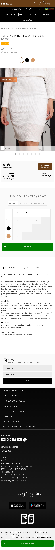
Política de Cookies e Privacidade (38, 537)
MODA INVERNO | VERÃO (34, 28)
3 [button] (23, 154)
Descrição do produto (13, 267)
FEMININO (11, 28)
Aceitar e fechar (27, 543)
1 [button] (15, 154)
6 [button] (35, 154)
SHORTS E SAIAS (20, 28)
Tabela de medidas (33, 267)
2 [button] (19, 154)
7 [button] (39, 154)
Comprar (27, 247)
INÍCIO (3, 28)
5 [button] (31, 154)
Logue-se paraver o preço (45, 167)
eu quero (27, 381)
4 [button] (27, 154)
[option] (27, 109)
